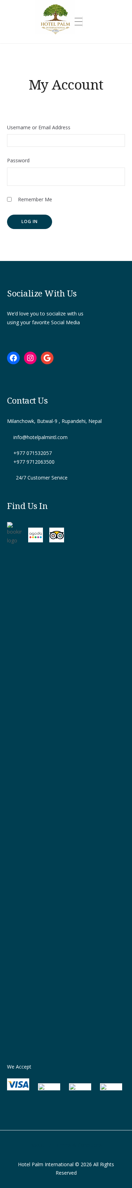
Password (18, 160)
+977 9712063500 (34, 461)
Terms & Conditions (79, 1145)
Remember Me (34, 199)
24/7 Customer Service (42, 477)
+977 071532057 (32, 453)
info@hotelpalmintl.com (40, 437)
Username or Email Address (38, 127)
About (37, 1145)
